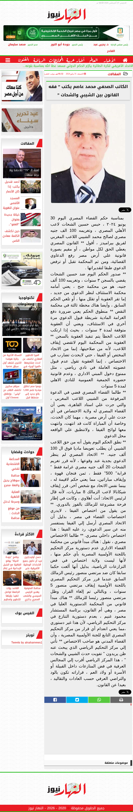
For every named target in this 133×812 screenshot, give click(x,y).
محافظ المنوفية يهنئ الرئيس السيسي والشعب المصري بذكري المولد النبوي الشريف (32, 597)
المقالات (114, 74)
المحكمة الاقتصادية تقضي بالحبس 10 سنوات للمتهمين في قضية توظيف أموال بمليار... (23, 464)
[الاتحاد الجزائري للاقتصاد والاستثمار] (22, 121)
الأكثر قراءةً (24, 534)
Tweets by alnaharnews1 (26, 642)
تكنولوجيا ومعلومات (26, 301)
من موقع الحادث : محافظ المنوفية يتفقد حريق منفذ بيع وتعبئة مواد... (22, 513)
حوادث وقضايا (22, 452)
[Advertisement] (106, 730)
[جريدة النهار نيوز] (22, 270)
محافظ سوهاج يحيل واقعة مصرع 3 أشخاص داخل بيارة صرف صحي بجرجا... (22, 480)
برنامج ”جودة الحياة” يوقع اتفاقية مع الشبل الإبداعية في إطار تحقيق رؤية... (12, 564)
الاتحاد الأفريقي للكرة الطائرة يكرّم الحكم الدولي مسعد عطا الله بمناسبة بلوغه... (78, 66)
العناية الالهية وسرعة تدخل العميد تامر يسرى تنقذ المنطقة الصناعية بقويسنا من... (22, 497)
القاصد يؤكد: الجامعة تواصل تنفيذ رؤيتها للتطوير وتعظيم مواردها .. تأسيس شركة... (12, 597)
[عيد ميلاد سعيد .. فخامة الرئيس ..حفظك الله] (22, 87)
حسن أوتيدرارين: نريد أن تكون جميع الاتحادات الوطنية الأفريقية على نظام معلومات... (32, 564)
